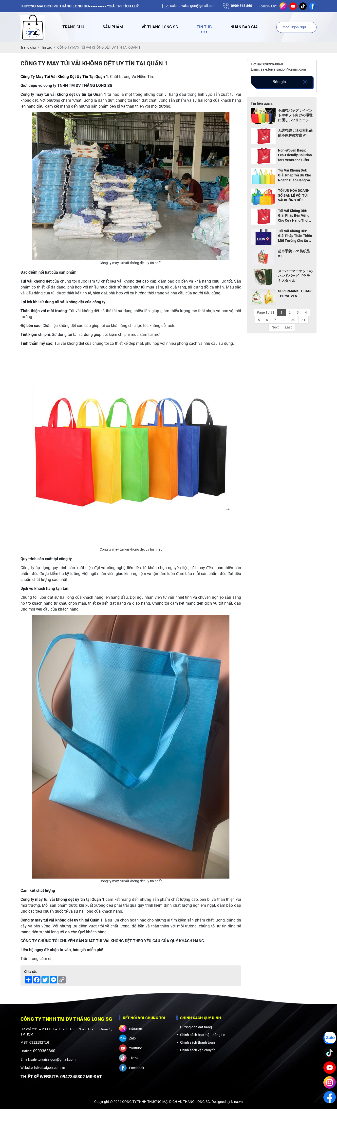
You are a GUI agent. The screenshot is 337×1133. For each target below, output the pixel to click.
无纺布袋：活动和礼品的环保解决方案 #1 (295, 133)
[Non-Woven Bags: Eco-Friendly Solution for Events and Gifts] (263, 156)
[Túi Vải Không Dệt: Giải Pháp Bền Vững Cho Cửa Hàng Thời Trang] (263, 217)
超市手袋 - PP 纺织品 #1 (294, 253)
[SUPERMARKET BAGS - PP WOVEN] (263, 297)
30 (293, 320)
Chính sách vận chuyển (197, 1050)
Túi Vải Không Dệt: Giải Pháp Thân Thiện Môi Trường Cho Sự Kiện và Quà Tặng (295, 236)
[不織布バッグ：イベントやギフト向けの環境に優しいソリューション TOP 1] (263, 116)
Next (275, 327)
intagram (136, 1028)
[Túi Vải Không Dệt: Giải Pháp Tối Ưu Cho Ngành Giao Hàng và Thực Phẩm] (263, 176)
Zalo (132, 1038)
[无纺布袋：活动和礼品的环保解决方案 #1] (263, 136)
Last (288, 327)
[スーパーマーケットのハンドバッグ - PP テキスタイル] (263, 277)
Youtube (135, 1048)
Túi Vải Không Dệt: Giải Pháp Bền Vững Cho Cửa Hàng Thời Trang (293, 216)
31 (303, 320)
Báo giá (279, 81)
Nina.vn (237, 1102)
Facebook (136, 1068)
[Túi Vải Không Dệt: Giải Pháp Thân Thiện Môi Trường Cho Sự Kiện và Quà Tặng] (263, 237)
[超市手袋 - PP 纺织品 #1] (263, 257)
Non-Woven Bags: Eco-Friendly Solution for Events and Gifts (295, 155)
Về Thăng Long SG (160, 27)
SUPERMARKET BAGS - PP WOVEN (295, 293)
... (283, 320)
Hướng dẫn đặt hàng (196, 1027)
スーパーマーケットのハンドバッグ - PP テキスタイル (295, 276)
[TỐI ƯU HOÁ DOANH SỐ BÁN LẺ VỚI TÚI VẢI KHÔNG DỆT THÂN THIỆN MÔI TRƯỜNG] (263, 197)
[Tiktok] (329, 1053)
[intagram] (329, 1082)
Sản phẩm (113, 27)
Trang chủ (73, 27)
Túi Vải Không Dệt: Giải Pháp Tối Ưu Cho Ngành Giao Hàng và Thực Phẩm (294, 176)
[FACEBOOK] (329, 1097)
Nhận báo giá (244, 27)
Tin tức (204, 27)
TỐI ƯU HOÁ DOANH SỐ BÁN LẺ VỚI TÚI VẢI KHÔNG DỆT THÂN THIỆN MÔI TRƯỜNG (294, 196)
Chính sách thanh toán (197, 1042)
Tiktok (133, 1058)
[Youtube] (329, 1067)
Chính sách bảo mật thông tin (202, 1035)
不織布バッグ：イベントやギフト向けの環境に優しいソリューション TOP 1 (295, 115)
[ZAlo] (329, 1038)
